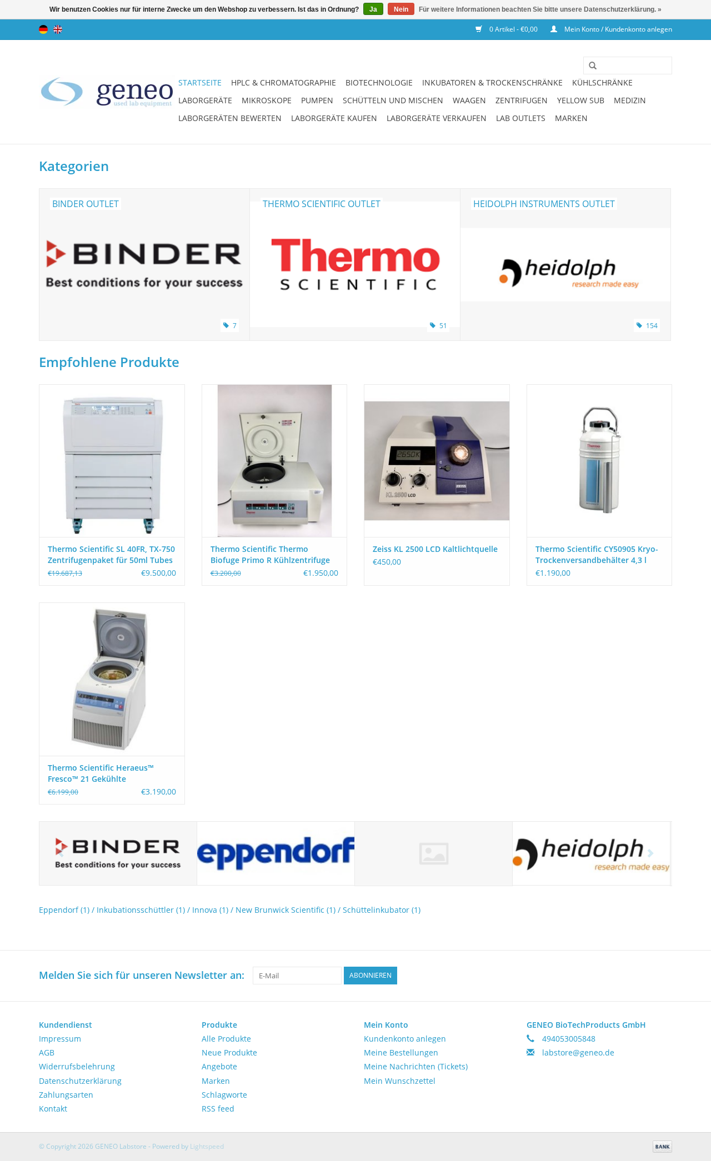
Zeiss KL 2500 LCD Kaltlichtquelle (435, 549)
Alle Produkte (226, 1038)
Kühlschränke (602, 82)
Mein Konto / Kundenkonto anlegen (617, 29)
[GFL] (433, 854)
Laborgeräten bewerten (230, 118)
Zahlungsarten (66, 1094)
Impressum (60, 1038)
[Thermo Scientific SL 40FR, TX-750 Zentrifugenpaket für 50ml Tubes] (112, 460)
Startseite (200, 82)
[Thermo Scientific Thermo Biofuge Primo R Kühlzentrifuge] (275, 460)
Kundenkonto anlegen (405, 1038)
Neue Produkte (229, 1052)
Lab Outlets (520, 118)
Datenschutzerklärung (80, 1080)
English (57, 29)
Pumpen (317, 100)
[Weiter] (650, 853)
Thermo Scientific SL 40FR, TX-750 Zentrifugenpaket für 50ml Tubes (111, 554)
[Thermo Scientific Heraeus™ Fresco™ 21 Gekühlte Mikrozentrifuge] (112, 678)
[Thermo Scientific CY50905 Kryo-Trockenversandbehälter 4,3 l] (600, 460)
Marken (571, 118)
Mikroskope (267, 100)
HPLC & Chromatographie (283, 82)
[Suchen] (588, 66)
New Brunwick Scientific (286, 909)
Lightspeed (207, 1146)
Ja (373, 9)
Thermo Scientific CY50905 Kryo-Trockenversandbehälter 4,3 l (596, 554)
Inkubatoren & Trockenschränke (492, 82)
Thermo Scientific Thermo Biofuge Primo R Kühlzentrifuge (270, 554)
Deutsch (43, 29)
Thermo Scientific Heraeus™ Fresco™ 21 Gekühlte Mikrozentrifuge (101, 773)
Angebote (219, 1066)
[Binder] (118, 854)
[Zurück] (60, 853)
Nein (401, 9)
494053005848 (568, 1038)
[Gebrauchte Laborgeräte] (107, 92)
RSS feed (218, 1108)
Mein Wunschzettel (399, 1080)
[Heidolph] (591, 854)
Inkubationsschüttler (141, 909)
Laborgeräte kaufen (334, 118)
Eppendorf (64, 909)
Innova (210, 909)
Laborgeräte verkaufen (437, 118)
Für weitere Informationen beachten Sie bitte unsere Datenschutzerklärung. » (540, 9)
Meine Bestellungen (401, 1052)
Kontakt (53, 1108)
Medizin (630, 100)
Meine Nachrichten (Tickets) (416, 1066)
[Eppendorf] (275, 854)
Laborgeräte (205, 100)
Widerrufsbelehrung (77, 1066)
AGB (46, 1052)
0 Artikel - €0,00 (513, 29)
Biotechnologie (379, 82)
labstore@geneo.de (578, 1052)
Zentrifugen (521, 100)
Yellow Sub (580, 100)
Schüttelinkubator (381, 909)
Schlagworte (224, 1094)
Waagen (469, 100)
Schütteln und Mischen (393, 100)
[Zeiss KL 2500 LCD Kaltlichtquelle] (437, 460)
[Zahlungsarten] (660, 1145)
